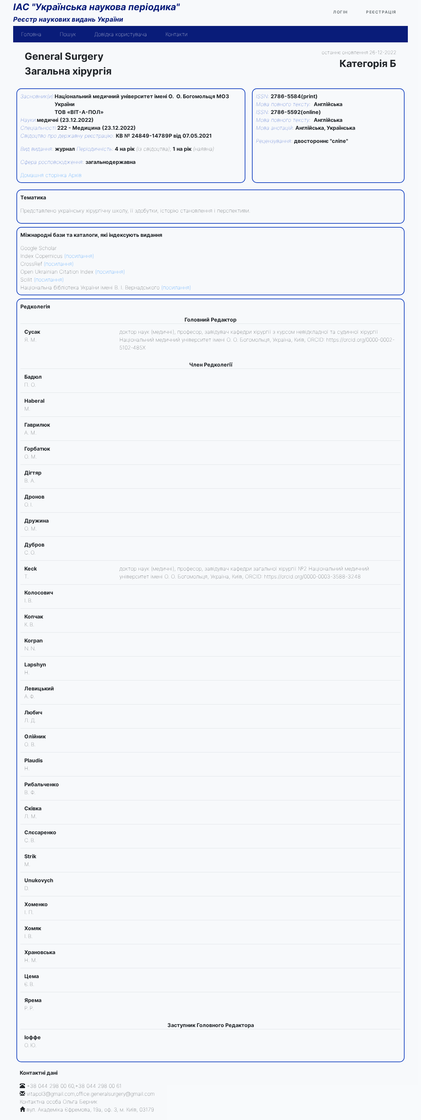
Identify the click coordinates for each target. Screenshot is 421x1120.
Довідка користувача (120, 34)
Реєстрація (381, 12)
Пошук (68, 34)
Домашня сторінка (43, 175)
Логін (340, 12)
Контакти (176, 34)
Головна (31, 34)
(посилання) (79, 256)
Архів (75, 175)
